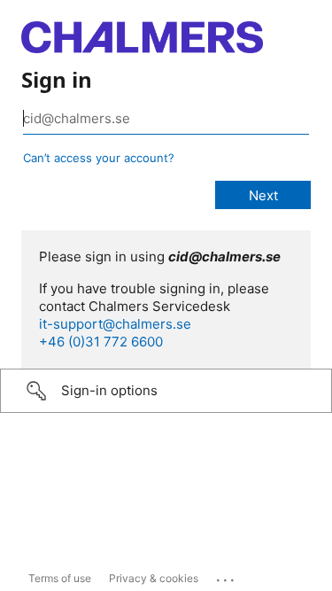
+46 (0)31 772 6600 (101, 341)
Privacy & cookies (153, 578)
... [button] (226, 576)
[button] (166, 390)
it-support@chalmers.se (115, 323)
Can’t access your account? (98, 158)
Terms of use (59, 578)
